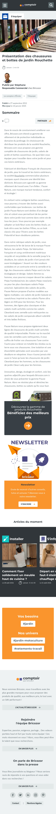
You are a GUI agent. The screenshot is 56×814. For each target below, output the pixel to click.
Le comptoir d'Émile (12, 96)
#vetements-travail (28, 648)
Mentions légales (34, 803)
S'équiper (32, 96)
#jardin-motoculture (28, 640)
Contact (15, 803)
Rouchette (19, 175)
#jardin (28, 623)
